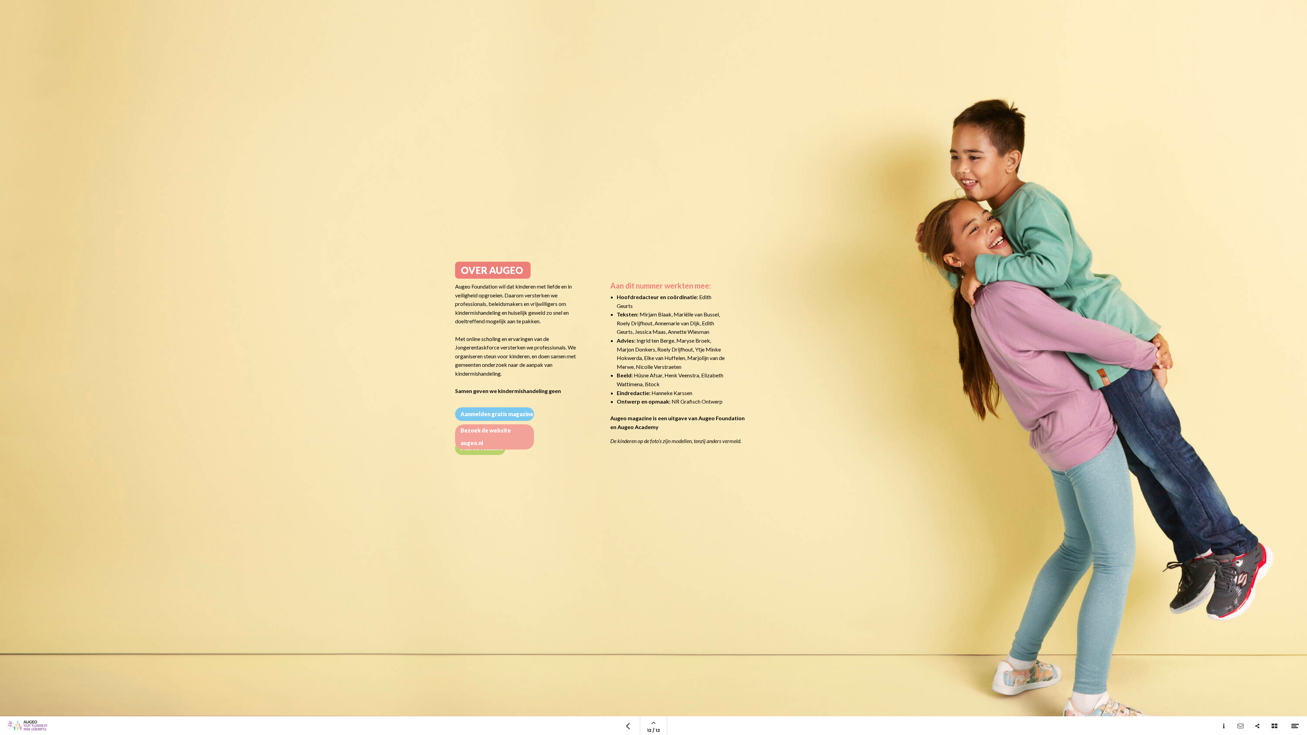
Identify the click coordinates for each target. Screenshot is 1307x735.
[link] (493, 270)
